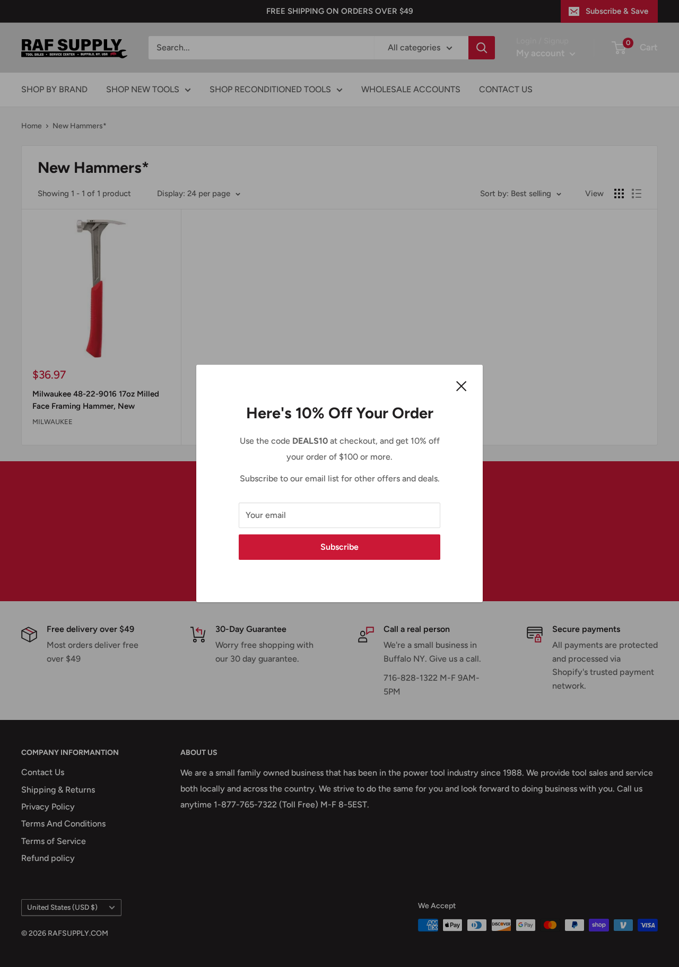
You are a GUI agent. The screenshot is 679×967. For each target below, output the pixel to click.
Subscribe (339, 547)
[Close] (461, 385)
